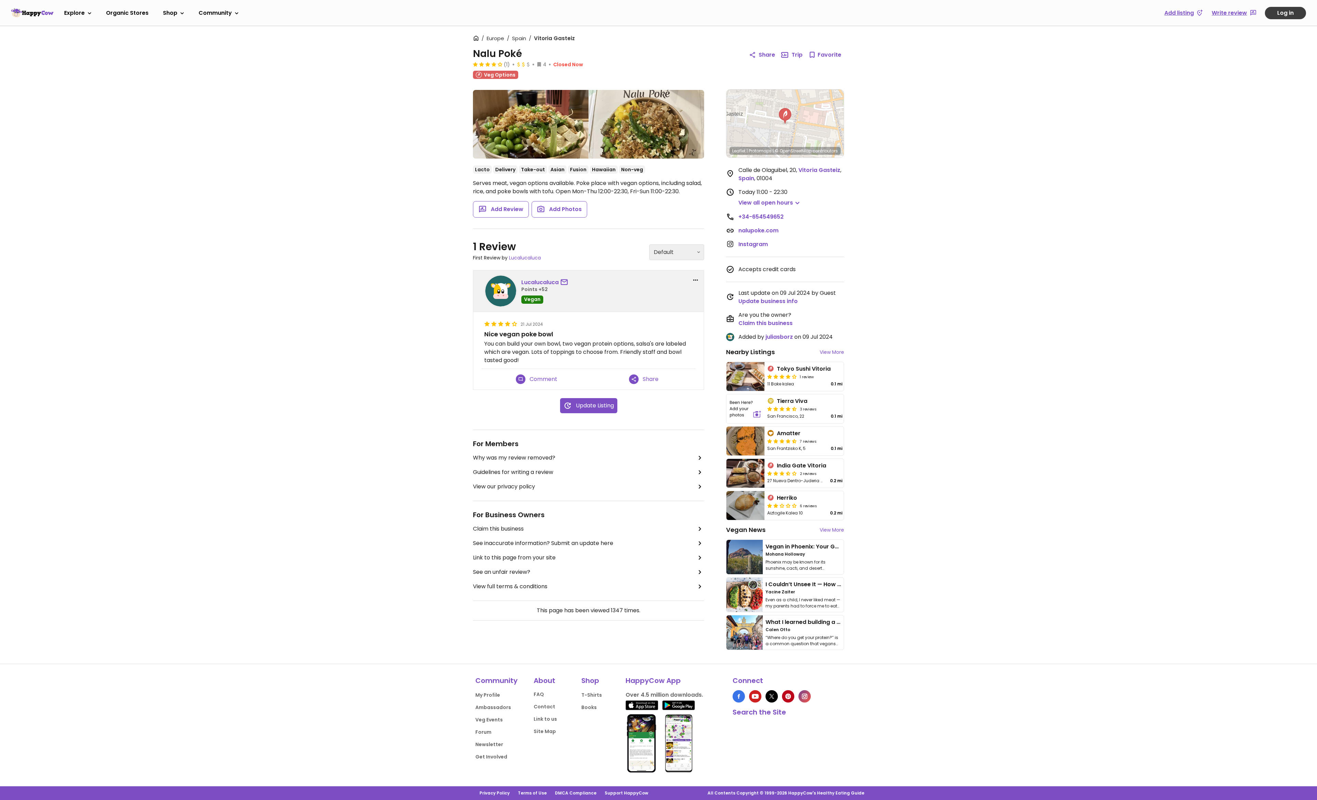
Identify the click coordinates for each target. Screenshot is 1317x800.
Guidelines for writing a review (513, 472)
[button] (785, 116)
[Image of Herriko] (745, 505)
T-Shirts (591, 695)
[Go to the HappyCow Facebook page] (739, 696)
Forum (483, 732)
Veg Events (489, 719)
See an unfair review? (501, 572)
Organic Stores (127, 13)
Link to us (545, 719)
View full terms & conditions (510, 586)
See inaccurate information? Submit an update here (543, 543)
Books (589, 707)
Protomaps (760, 151)
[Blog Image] (744, 557)
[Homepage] (32, 13)
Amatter (788, 433)
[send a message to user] (565, 282)
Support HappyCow (626, 793)
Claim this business (498, 529)
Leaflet (739, 151)
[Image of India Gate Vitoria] (745, 473)
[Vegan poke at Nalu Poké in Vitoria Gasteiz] (531, 124)
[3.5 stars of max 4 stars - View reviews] (782, 473)
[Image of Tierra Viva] (745, 408)
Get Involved (491, 756)
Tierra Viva (792, 401)
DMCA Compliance (575, 793)
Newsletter (489, 744)
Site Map (545, 731)
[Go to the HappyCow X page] (772, 696)
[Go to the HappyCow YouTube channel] (755, 696)
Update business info (768, 301)
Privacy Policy (494, 793)
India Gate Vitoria (801, 465)
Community (215, 13)
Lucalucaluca (525, 257)
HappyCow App (653, 680)
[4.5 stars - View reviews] (782, 409)
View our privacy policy (504, 486)
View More (832, 352)
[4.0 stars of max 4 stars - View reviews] (487, 64)
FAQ (539, 694)
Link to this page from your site (514, 557)
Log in (1285, 13)
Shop (170, 13)
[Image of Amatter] (745, 441)
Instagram (753, 244)
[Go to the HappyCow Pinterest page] (788, 696)
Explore (74, 13)
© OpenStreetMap (793, 151)
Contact (544, 706)
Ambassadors (493, 707)
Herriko (787, 498)
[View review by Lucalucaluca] (500, 291)
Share (767, 55)
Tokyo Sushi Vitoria (804, 369)
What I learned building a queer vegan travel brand (837, 622)
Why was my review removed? (514, 458)
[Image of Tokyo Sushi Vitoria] (745, 376)
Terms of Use (532, 793)
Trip (797, 55)
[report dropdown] (695, 280)
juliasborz (779, 337)
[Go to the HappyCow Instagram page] (804, 696)
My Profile (487, 695)
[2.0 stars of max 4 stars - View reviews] (782, 505)
